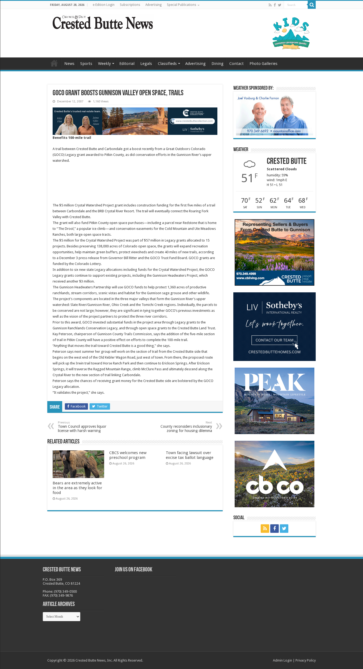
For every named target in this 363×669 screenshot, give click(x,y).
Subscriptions (130, 5)
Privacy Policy (306, 660)
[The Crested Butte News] (102, 21)
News (69, 63)
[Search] (312, 5)
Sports (86, 63)
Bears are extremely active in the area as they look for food (77, 488)
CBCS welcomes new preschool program (127, 455)
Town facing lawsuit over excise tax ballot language (189, 455)
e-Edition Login (104, 5)
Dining (217, 63)
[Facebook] (274, 5)
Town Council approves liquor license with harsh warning (82, 427)
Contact (236, 63)
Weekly (104, 63)
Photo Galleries (263, 63)
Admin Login (282, 660)
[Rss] (270, 5)
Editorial (126, 63)
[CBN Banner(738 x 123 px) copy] (135, 121)
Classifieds (167, 63)
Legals (146, 63)
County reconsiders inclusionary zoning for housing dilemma (186, 427)
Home (54, 63)
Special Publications (181, 5)
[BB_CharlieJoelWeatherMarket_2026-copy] (274, 115)
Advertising (153, 5)
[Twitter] (279, 5)
